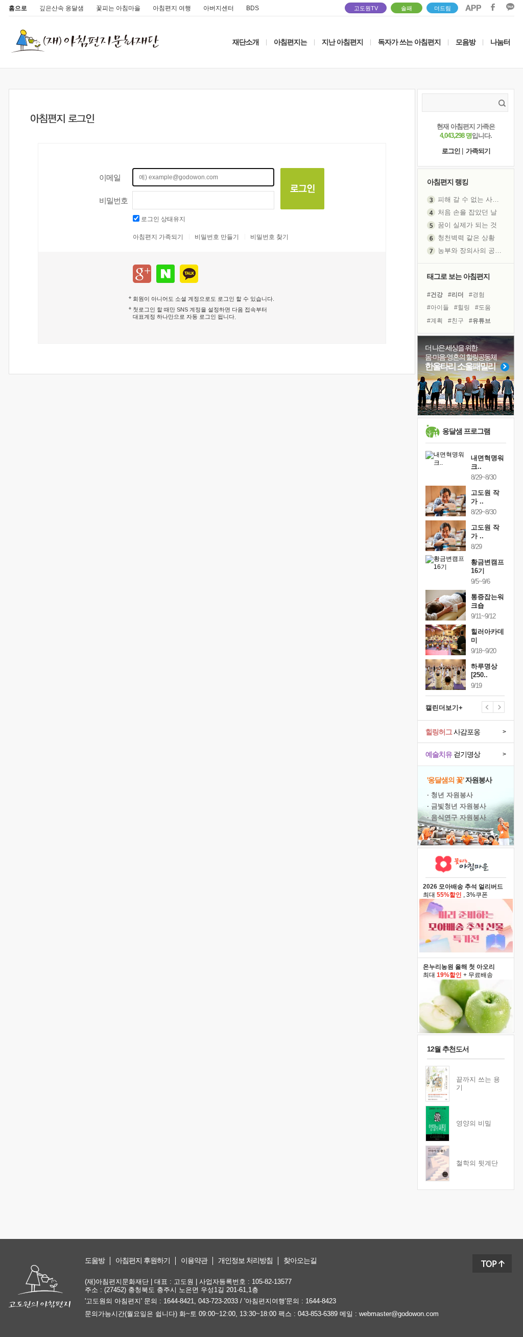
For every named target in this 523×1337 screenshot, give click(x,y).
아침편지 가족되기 (158, 237)
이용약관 (194, 1260)
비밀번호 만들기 (217, 237)
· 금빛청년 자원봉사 (456, 806)
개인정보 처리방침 (245, 1260)
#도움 (483, 307)
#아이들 (438, 307)
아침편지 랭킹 (447, 182)
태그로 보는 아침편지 (458, 276)
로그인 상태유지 (163, 219)
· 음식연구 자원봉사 (456, 817)
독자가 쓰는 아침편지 (409, 42)
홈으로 (18, 8)
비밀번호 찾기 (269, 237)
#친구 (456, 320)
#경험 (477, 294)
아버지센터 (218, 8)
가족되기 (478, 151)
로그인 (451, 151)
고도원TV (366, 8)
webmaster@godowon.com (399, 1314)
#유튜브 (480, 320)
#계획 (435, 320)
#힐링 (462, 307)
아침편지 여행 (172, 8)
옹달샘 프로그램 (466, 431)
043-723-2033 (218, 1301)
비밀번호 (113, 200)
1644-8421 (178, 1301)
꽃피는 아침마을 (118, 8)
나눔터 (500, 42)
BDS (252, 8)
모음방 (466, 42)
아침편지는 (290, 42)
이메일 (110, 177)
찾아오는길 (300, 1260)
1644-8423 (320, 1301)
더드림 (442, 8)
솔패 (406, 8)
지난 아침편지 (342, 42)
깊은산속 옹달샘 (61, 8)
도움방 (95, 1260)
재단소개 (245, 42)
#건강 (435, 294)
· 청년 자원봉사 (450, 795)
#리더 (456, 294)
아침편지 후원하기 (142, 1260)
